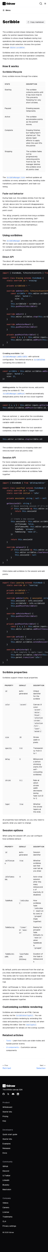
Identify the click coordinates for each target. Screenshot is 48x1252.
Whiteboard (7, 1107)
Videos (5, 1203)
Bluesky (6, 1185)
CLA (4, 1221)
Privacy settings (9, 1226)
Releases (6, 1148)
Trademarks (7, 1217)
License (6, 1212)
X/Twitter (6, 1176)
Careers (6, 1207)
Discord (6, 1171)
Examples (7, 1144)
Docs (5, 1153)
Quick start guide (10, 1134)
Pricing (5, 1116)
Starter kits (7, 1112)
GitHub (5, 1166)
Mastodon (7, 1189)
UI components (12, 1047)
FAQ (4, 1121)
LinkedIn (6, 1180)
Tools (8, 1041)
